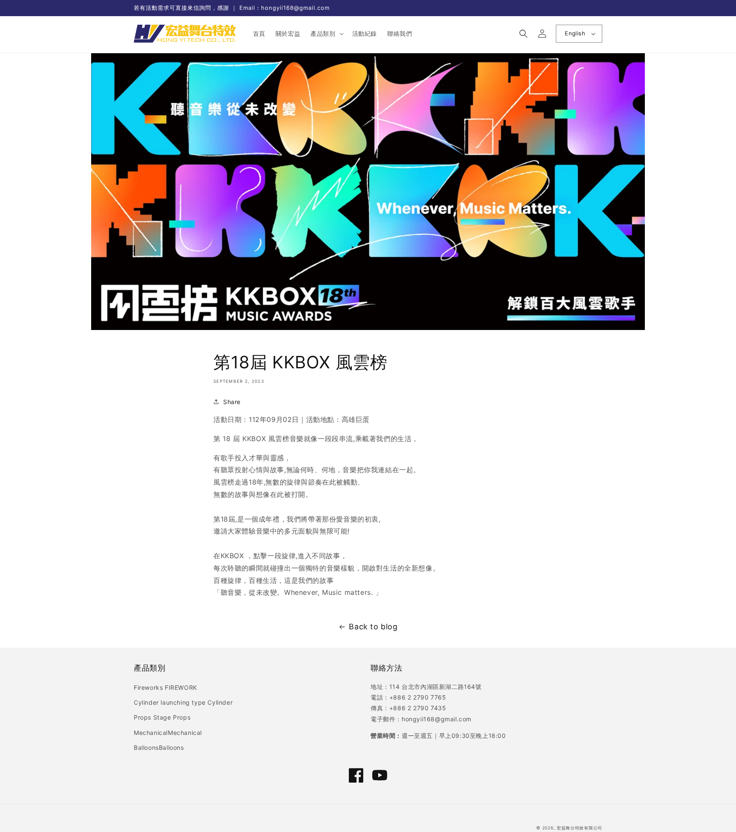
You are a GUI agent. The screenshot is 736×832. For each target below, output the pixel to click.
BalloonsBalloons (159, 747)
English (575, 33)
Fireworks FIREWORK (165, 687)
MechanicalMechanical (168, 732)
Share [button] (232, 401)
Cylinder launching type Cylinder (183, 702)
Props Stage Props (162, 717)
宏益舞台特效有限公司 (579, 827)
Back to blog (373, 626)
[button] (326, 34)
